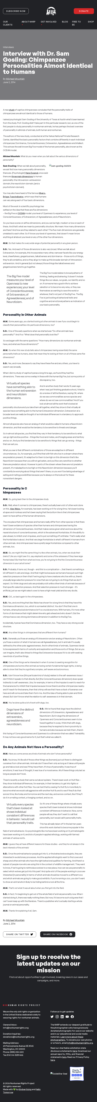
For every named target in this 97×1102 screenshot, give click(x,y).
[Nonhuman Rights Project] (51, 11)
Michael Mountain (15, 78)
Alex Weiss (15, 509)
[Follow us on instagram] (57, 1016)
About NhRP (28, 21)
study (11, 110)
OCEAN (21, 213)
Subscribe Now (16, 11)
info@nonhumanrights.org (80, 1043)
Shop (91, 21)
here (75, 1051)
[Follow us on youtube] (67, 1016)
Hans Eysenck (32, 173)
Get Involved (49, 21)
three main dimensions (22, 176)
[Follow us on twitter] (52, 1016)
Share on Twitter (17, 934)
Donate (84, 11)
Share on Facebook (55, 934)
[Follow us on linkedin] (62, 1016)
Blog (65, 21)
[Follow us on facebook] (72, 1016)
